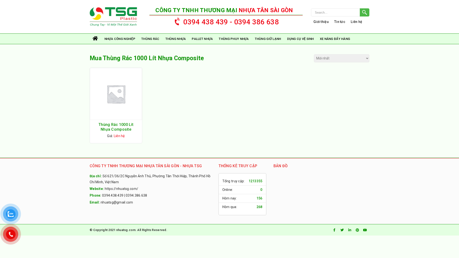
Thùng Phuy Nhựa (234, 39)
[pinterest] (357, 230)
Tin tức (339, 22)
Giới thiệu (321, 22)
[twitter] (342, 230)
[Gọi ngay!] (340, 12)
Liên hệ (356, 22)
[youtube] (365, 230)
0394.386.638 (136, 195)
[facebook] (334, 230)
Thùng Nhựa (175, 39)
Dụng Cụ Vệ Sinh (300, 39)
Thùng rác (150, 39)
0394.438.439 (112, 195)
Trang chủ (96, 39)
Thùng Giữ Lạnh (268, 39)
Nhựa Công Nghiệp (119, 39)
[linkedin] (349, 230)
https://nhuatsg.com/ (121, 189)
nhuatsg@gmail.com (117, 202)
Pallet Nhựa (202, 39)
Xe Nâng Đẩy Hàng (335, 39)
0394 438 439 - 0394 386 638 (231, 22)
